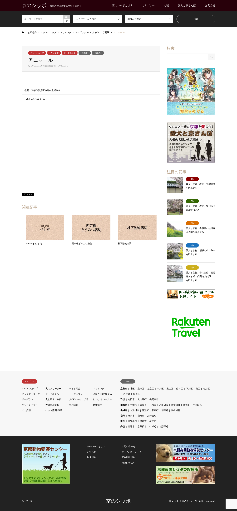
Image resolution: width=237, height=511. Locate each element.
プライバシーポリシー (133, 452)
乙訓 (122, 399)
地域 (166, 5)
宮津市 (131, 426)
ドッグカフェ (76, 394)
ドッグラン (27, 399)
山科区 (179, 388)
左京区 (150, 388)
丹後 (122, 426)
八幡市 (152, 405)
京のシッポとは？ (122, 5)
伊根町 (152, 426)
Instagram (31, 501)
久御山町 (175, 405)
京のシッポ (118, 501)
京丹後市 (142, 426)
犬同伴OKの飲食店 (102, 394)
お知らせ (91, 452)
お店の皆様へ (128, 462)
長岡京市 (153, 399)
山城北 (123, 405)
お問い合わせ (128, 446)
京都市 (85, 53)
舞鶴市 (143, 421)
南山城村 (175, 410)
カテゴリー (148, 5)
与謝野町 (163, 426)
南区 (198, 388)
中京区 (160, 388)
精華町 (164, 410)
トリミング (54, 53)
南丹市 (141, 415)
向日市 (131, 399)
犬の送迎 (73, 405)
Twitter (23, 501)
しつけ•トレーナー (102, 399)
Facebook (27, 501)
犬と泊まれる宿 (53, 399)
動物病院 (97, 405)
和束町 (155, 410)
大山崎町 (142, 399)
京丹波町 (151, 415)
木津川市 (134, 410)
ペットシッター (30, 405)
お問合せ (210, 5)
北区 (132, 388)
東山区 (170, 388)
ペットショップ (37, 53)
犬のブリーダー (53, 388)
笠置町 (145, 410)
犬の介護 (26, 410)
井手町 (186, 405)
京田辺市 (163, 405)
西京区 (126, 394)
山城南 (123, 410)
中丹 (122, 421)
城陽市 (143, 405)
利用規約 (91, 457)
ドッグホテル (69, 53)
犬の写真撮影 (52, 405)
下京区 (189, 388)
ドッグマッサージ (31, 394)
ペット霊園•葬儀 (53, 410)
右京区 (206, 388)
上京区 (141, 388)
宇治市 (133, 405)
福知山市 (132, 421)
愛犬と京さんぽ (187, 5)
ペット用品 (74, 388)
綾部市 (152, 421)
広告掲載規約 (128, 457)
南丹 (122, 415)
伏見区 (98, 53)
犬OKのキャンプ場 (78, 399)
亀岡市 (131, 415)
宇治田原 (197, 405)
